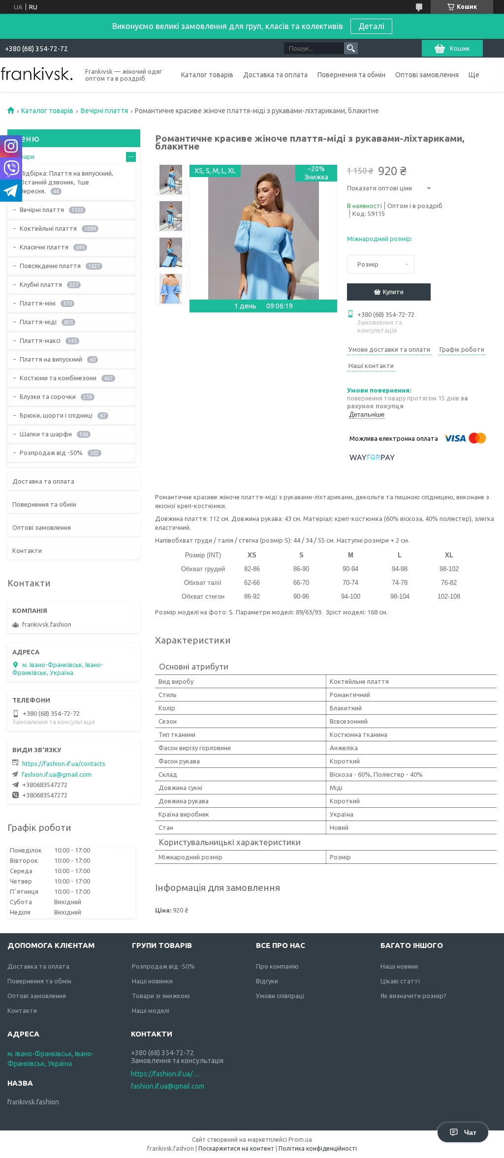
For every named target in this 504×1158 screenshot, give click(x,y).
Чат (470, 1132)
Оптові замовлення (427, 75)
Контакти (27, 550)
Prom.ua (300, 1139)
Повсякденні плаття (50, 265)
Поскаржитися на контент (236, 1148)
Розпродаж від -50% (51, 452)
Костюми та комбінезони (58, 377)
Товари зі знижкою (161, 995)
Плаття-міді (38, 321)
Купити (393, 291)
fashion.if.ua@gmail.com (57, 774)
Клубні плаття (41, 284)
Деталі (371, 26)
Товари (23, 156)
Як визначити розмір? (413, 995)
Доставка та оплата (275, 75)
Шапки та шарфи (46, 433)
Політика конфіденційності (318, 1148)
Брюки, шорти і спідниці (56, 415)
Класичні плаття (44, 247)
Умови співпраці (280, 995)
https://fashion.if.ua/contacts (63, 763)
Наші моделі (150, 1010)
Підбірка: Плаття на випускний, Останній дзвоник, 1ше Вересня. (66, 182)
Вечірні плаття (104, 111)
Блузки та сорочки (48, 396)
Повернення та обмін (351, 75)
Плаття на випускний (51, 359)
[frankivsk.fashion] (37, 74)
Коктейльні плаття (48, 228)
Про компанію (277, 966)
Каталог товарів (207, 75)
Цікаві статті (400, 980)
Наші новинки (152, 980)
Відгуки (267, 980)
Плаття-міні (38, 303)
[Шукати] (351, 48)
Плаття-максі (40, 340)
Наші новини (399, 966)
